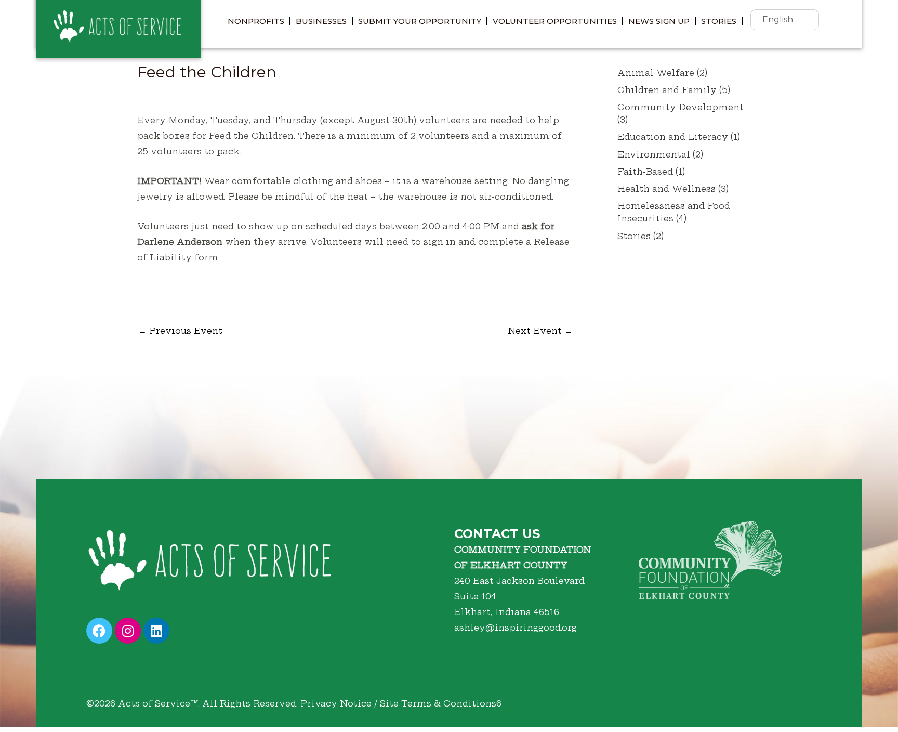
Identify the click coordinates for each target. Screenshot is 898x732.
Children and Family (667, 90)
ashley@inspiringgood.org (515, 627)
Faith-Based (645, 171)
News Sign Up (659, 21)
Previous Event (180, 330)
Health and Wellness (666, 189)
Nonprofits (256, 21)
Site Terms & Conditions (438, 703)
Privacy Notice (336, 703)
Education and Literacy (672, 137)
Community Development (680, 107)
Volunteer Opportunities (555, 21)
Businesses (321, 21)
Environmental (653, 154)
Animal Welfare (655, 73)
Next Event (540, 330)
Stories (718, 21)
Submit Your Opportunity (419, 21)
